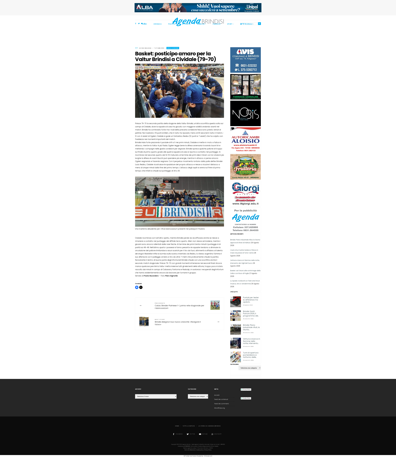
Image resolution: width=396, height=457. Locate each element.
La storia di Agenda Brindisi (209, 426)
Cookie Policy (246, 398)
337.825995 (187, 446)
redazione (148, 48)
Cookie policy (199, 450)
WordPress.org (219, 408)
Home (177, 426)
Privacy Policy (246, 389)
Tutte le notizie (189, 426)
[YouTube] (142, 23)
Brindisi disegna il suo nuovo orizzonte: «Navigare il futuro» (178, 322)
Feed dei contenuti (221, 399)
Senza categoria (172, 48)
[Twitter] (139, 23)
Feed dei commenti (221, 404)
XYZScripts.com (208, 456)
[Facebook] (136, 23)
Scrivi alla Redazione (190, 450)
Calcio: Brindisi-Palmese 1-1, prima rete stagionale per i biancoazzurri (179, 305)
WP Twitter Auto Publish (190, 456)
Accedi (216, 395)
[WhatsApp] (145, 23)
